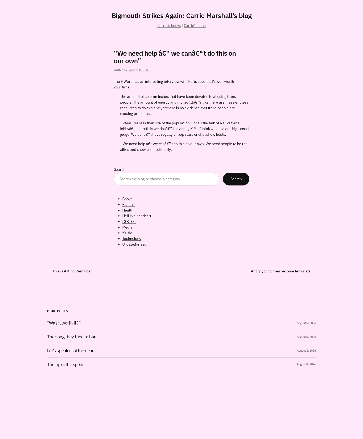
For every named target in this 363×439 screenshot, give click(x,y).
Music (127, 232)
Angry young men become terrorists (280, 271)
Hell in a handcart (136, 215)
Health (127, 210)
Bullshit (128, 204)
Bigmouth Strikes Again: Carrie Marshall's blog (182, 15)
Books (127, 198)
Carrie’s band (195, 25)
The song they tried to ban (71, 336)
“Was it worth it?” (63, 323)
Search (119, 169)
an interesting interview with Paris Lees (173, 81)
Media (127, 227)
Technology (131, 238)
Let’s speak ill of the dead (71, 350)
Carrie (131, 70)
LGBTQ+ (144, 70)
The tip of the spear (65, 364)
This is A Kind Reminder (72, 271)
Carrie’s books (169, 25)
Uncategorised (134, 244)
